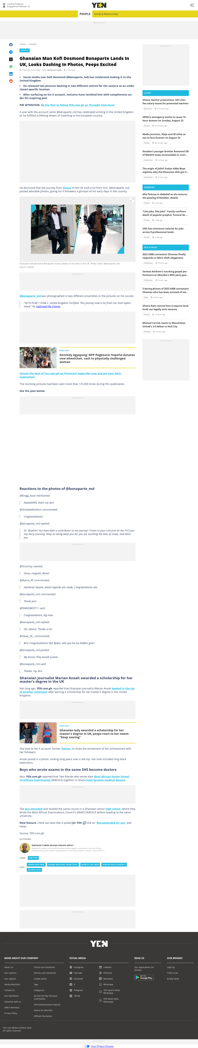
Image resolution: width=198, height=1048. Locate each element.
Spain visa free (36, 864)
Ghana (67, 187)
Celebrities (148, 160)
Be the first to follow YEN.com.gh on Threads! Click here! (78, 105)
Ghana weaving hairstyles (63, 864)
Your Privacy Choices (102, 1046)
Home (23, 44)
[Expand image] (132, 200)
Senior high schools (114, 864)
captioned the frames (48, 306)
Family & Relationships (106, 14)
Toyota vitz (34, 870)
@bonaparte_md (30, 296)
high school (113, 809)
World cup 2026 (90, 864)
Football (147, 331)
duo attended (33, 809)
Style (146, 297)
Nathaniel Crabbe (54, 70)
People (85, 14)
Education (148, 108)
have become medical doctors (105, 780)
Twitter (66, 748)
